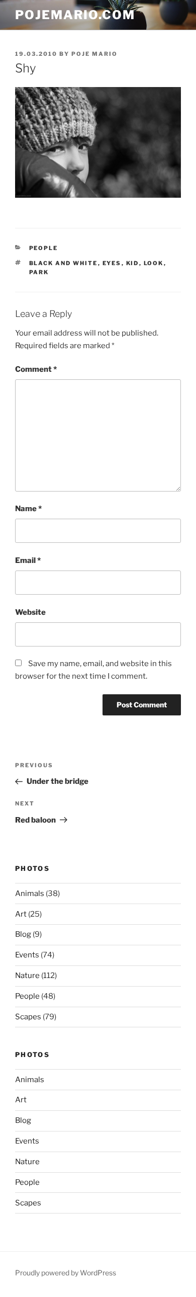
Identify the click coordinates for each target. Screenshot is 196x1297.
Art (21, 914)
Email (28, 560)
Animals (29, 893)
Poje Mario (94, 53)
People (43, 248)
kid (132, 263)
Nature (27, 975)
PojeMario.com (75, 15)
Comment (36, 369)
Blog (23, 934)
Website (30, 612)
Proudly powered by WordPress (65, 1272)
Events (27, 954)
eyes (112, 263)
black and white (63, 263)
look (154, 263)
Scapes (28, 1016)
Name (28, 508)
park (39, 272)
